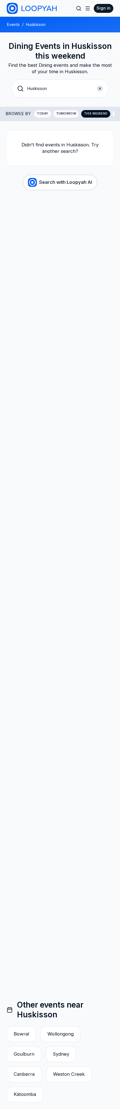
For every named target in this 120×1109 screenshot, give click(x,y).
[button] (60, 88)
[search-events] (78, 8)
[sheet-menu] (87, 8)
